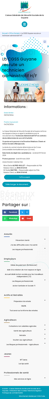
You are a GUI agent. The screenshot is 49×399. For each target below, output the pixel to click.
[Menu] (24, 24)
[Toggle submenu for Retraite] (44, 334)
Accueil (5, 33)
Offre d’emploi (14, 33)
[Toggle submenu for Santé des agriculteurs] (44, 329)
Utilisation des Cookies (18, 391)
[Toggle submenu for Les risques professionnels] (44, 248)
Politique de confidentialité (12, 393)
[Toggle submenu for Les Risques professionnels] (44, 280)
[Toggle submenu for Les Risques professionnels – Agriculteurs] (44, 343)
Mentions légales (34, 391)
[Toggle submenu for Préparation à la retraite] (44, 300)
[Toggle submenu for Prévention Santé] (44, 239)
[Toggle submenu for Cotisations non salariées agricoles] (44, 325)
